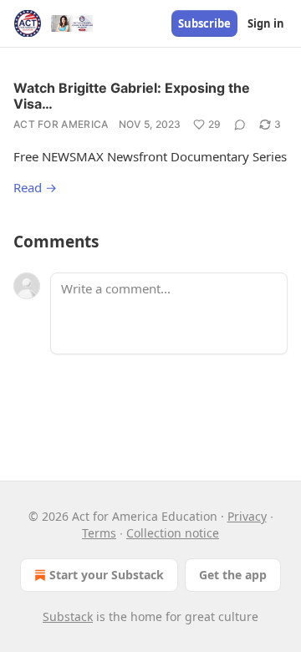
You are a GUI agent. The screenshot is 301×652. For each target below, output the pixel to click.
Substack (68, 616)
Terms (99, 533)
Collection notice (172, 533)
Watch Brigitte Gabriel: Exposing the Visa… (131, 95)
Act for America (61, 124)
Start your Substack (106, 575)
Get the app (233, 575)
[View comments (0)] (240, 125)
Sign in (265, 23)
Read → (35, 187)
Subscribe (204, 23)
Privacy (247, 516)
